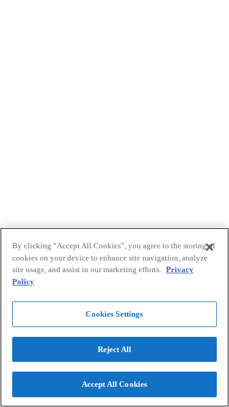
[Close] (209, 247)
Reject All (114, 349)
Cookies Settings (114, 314)
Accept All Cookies (114, 384)
